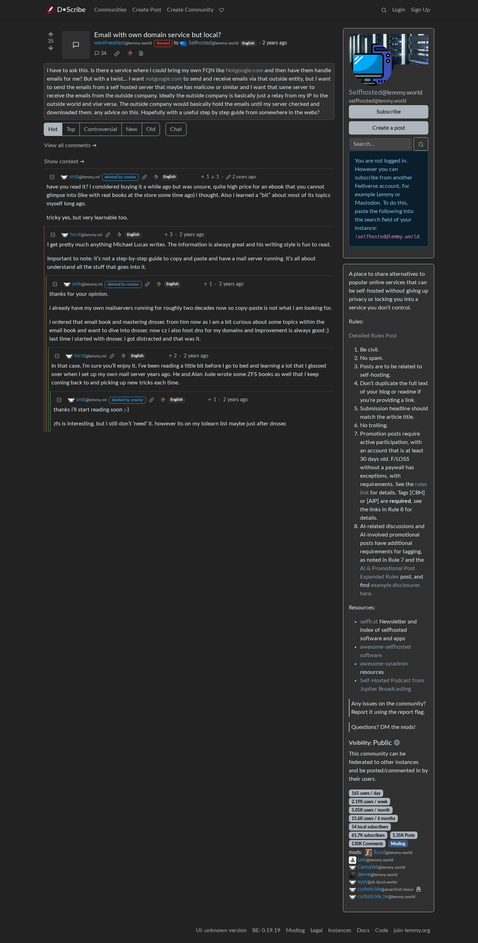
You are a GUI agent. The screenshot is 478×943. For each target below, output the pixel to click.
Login (398, 10)
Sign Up (420, 10)
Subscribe (389, 112)
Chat (176, 129)
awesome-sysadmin (384, 664)
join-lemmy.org (412, 930)
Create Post (146, 10)
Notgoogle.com (244, 70)
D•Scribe (71, 9)
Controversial (100, 129)
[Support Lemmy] (221, 10)
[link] (117, 53)
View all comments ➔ (70, 145)
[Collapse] (52, 177)
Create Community (190, 10)
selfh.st (369, 621)
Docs (363, 930)
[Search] (383, 10)
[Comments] (76, 45)
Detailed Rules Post (373, 336)
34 (103, 53)
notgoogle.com (164, 79)
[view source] (141, 54)
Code (381, 930)
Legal (316, 930)
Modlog (398, 844)
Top (70, 129)
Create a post (388, 128)
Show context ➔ (64, 161)
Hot (53, 129)
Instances (339, 930)
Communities (110, 10)
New (132, 129)
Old (150, 129)
